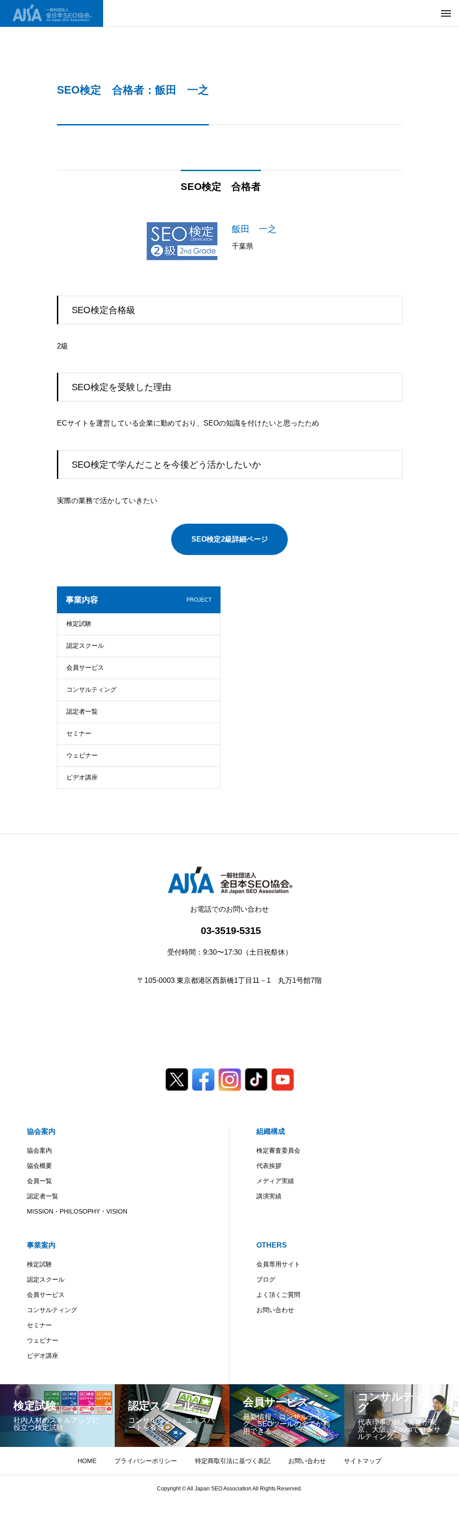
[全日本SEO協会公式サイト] (51, 13)
